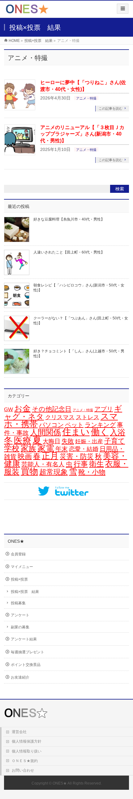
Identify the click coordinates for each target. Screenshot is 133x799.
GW (8, 409)
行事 (81, 464)
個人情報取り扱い (26, 751)
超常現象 (53, 472)
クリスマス (60, 417)
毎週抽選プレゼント (27, 652)
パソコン (51, 424)
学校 (11, 448)
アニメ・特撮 (86, 98)
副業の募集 (20, 627)
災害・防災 (77, 456)
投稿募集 (18, 603)
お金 (22, 408)
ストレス (87, 417)
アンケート (20, 615)
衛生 (96, 464)
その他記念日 (51, 409)
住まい (76, 432)
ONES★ (60, 783)
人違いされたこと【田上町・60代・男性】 (69, 252)
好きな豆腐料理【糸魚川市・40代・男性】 (69, 219)
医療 (22, 440)
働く (100, 432)
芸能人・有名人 (43, 464)
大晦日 (51, 441)
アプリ (103, 409)
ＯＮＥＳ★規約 (25, 761)
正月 (50, 455)
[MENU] (122, 9)
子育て (114, 441)
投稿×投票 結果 (25, 592)
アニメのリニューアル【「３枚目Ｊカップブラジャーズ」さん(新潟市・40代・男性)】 (82, 134)
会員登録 (18, 554)
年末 (61, 448)
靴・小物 (91, 472)
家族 (28, 448)
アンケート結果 (24, 639)
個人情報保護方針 (26, 741)
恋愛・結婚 (83, 449)
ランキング (100, 424)
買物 (29, 471)
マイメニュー (22, 567)
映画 (25, 456)
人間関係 (45, 432)
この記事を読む (110, 108)
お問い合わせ (23, 770)
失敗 (68, 440)
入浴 (117, 432)
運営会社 (19, 732)
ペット (74, 424)
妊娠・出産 (89, 441)
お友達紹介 (20, 677)
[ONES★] (27, 11)
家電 (45, 448)
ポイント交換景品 (26, 665)
